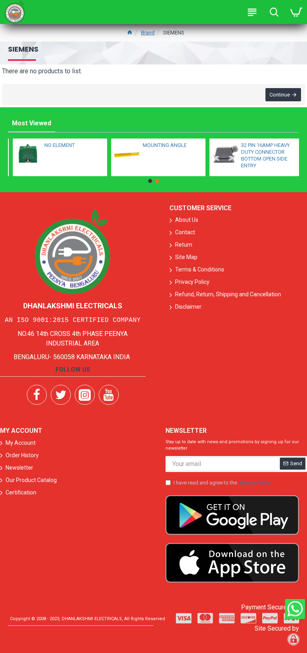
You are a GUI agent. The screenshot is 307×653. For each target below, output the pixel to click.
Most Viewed (31, 123)
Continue (279, 95)
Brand (148, 33)
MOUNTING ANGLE (160, 145)
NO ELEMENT (55, 145)
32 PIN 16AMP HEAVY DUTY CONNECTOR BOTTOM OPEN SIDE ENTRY (260, 155)
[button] (150, 181)
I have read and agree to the (221, 483)
